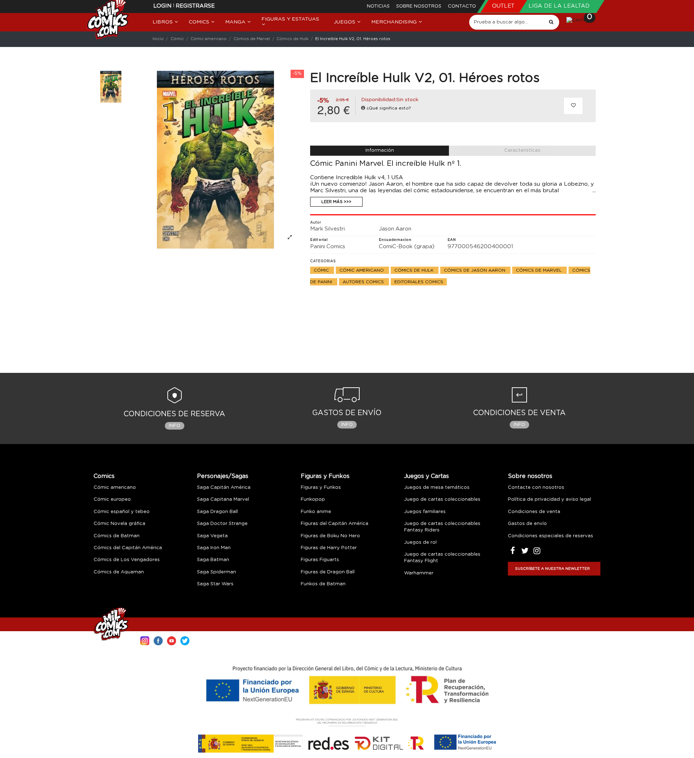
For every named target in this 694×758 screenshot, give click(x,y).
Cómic (322, 270)
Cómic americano (362, 270)
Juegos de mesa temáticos (437, 487)
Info (174, 425)
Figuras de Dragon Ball (328, 572)
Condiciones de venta (534, 511)
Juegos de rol (420, 542)
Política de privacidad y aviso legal (549, 499)
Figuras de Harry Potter (329, 548)
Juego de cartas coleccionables (442, 499)
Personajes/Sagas (222, 476)
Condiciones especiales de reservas (550, 536)
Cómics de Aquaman (119, 572)
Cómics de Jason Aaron (475, 270)
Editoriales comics (418, 282)
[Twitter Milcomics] (184, 640)
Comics (104, 476)
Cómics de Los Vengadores (127, 559)
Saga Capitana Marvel (223, 499)
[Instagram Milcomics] (144, 640)
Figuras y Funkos (325, 476)
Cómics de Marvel (539, 270)
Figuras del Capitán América (334, 523)
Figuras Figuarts (320, 559)
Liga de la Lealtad (559, 6)
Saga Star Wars (215, 584)
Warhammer (418, 573)
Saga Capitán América (223, 487)
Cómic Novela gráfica (119, 523)
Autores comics (364, 282)
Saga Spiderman (216, 572)
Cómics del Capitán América (128, 548)
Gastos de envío (527, 523)
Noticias (379, 6)
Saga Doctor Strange (222, 523)
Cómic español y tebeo (122, 511)
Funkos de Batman (323, 584)
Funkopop (313, 499)
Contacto (462, 6)
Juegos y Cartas (426, 476)
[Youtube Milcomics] (171, 640)
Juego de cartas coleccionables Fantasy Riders (442, 527)
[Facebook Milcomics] (158, 640)
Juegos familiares (425, 511)
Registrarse (195, 6)
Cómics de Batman (117, 536)
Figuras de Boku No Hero (330, 536)
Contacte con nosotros (536, 487)
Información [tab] (379, 150)
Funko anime (316, 511)
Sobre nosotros (419, 6)
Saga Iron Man (214, 548)
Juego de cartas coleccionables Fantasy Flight (442, 557)
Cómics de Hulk (414, 270)
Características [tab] (522, 150)
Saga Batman (213, 559)
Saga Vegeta (212, 536)
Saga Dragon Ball (217, 511)
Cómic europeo (112, 499)
